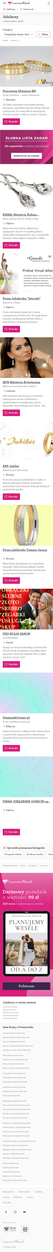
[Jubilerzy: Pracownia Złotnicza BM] (26, 66)
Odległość (8, 30)
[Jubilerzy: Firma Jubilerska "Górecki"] (26, 273)
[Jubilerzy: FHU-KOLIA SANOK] (26, 609)
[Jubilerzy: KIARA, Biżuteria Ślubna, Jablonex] (26, 190)
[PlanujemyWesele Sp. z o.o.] (13, 1241)
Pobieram (26, 986)
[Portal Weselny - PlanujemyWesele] (19, 3)
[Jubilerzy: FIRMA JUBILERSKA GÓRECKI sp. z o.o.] (26, 776)
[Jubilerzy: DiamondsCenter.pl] (26, 693)
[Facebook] (6, 1212)
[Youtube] (24, 1212)
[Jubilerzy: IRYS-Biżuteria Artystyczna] (26, 357)
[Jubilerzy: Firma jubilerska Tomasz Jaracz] (26, 525)
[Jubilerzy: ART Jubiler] (26, 441)
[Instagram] (15, 1212)
